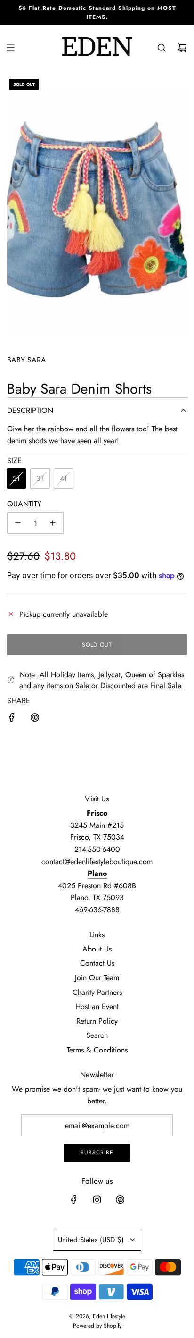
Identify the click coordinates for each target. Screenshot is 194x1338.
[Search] (161, 47)
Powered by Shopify (97, 1325)
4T (63, 478)
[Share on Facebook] (11, 719)
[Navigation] (10, 47)
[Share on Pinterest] (34, 719)
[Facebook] (74, 1199)
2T (16, 478)
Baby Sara (26, 359)
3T (40, 478)
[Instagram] (97, 1199)
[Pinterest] (120, 1199)
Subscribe (97, 1152)
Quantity (24, 503)
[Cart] (182, 47)
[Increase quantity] (52, 523)
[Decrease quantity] (18, 523)
